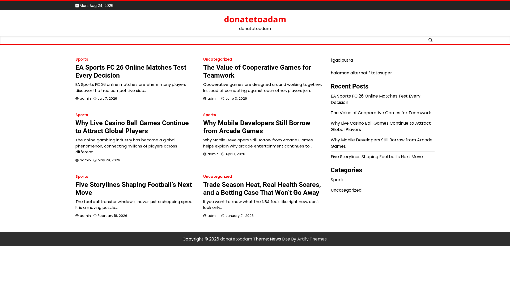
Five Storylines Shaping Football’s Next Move (377, 157)
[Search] (431, 40)
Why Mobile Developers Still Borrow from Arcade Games (256, 127)
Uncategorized (217, 59)
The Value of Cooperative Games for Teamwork (381, 113)
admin (85, 98)
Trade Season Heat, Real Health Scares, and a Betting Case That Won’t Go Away (262, 188)
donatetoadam (255, 19)
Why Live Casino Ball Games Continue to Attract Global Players (132, 127)
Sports (81, 59)
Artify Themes (312, 239)
